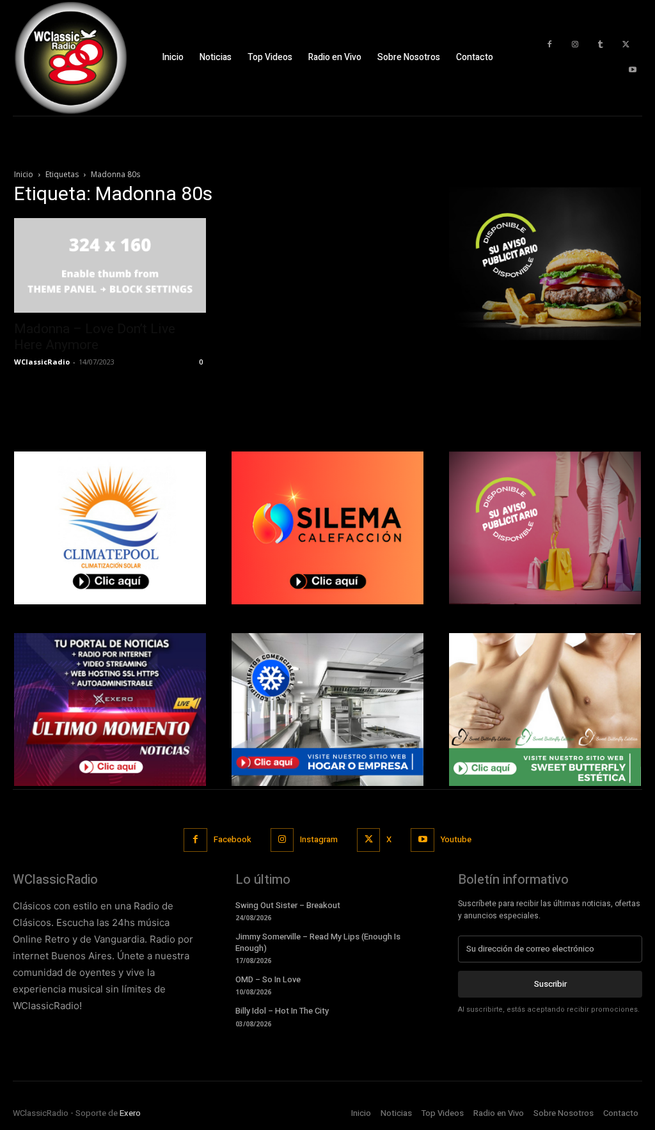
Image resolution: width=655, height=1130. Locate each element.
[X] (626, 44)
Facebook (232, 839)
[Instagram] (575, 44)
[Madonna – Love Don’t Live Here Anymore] (110, 265)
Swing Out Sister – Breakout (287, 905)
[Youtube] (632, 70)
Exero (130, 1113)
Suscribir (550, 984)
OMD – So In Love (268, 979)
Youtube (456, 839)
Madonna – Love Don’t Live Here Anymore (94, 336)
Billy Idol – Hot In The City (282, 1011)
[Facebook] (549, 44)
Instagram (319, 839)
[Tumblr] (600, 44)
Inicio (23, 174)
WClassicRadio (42, 361)
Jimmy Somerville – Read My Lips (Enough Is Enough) (317, 942)
